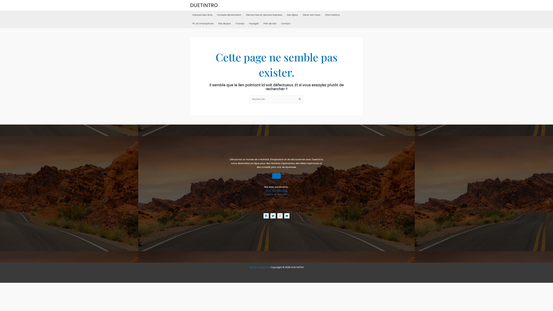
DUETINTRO (204, 5)
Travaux (239, 23)
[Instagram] (280, 215)
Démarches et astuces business (264, 15)
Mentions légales (258, 267)
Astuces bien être (202, 15)
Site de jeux (224, 23)
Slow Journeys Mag (276, 190)
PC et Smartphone (203, 23)
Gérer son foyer (312, 15)
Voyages (254, 23)
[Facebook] (266, 215)
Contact (285, 23)
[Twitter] (273, 215)
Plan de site (269, 23)
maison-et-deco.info (276, 194)
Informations (332, 15)
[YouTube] (286, 215)
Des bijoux (292, 15)
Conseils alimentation (229, 15)
